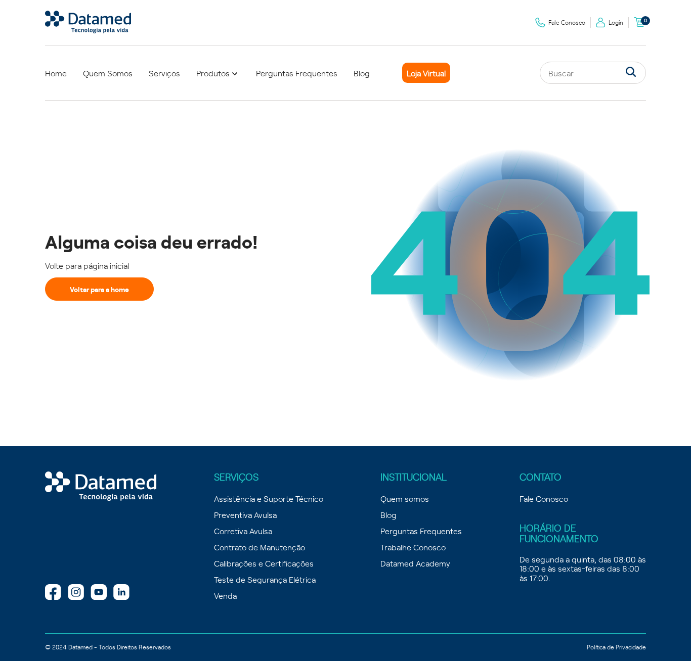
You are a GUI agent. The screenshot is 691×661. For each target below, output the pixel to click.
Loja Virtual (426, 72)
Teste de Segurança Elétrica (265, 579)
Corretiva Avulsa (243, 530)
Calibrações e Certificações (264, 563)
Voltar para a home (99, 289)
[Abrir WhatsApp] (666, 635)
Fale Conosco (566, 22)
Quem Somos (108, 72)
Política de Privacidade (616, 647)
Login (616, 22)
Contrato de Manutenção (259, 546)
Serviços (164, 72)
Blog (362, 72)
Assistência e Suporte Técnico (268, 498)
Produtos (213, 72)
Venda (225, 595)
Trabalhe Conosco (413, 546)
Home (56, 72)
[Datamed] (100, 486)
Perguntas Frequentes (296, 72)
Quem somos (404, 498)
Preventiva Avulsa (245, 514)
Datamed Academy (415, 563)
